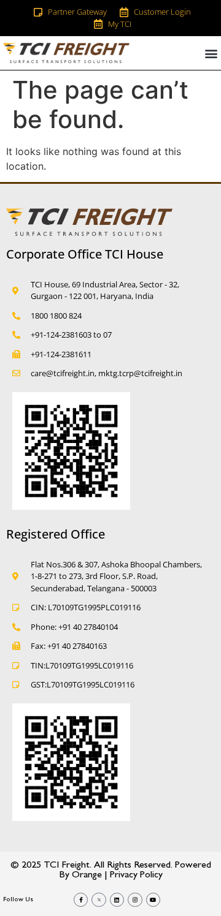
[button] (211, 53)
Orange (87, 875)
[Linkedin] (117, 900)
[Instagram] (135, 900)
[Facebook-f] (81, 900)
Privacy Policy (136, 875)
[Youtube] (153, 900)
